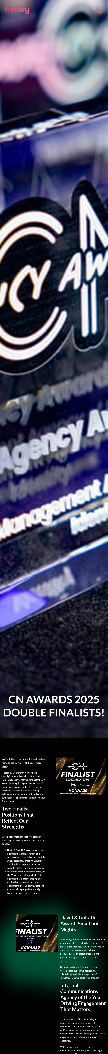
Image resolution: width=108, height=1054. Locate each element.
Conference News (21, 772)
